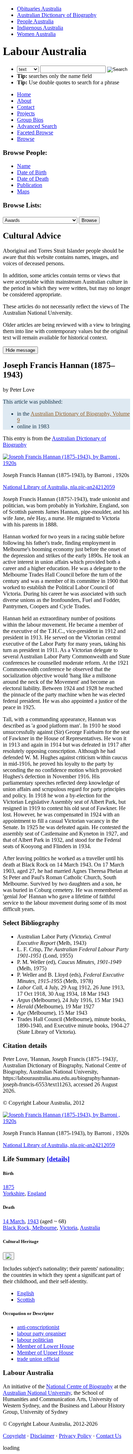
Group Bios (30, 120)
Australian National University (37, 1393)
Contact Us (108, 1436)
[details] (58, 1159)
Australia (90, 1228)
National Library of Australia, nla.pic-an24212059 (59, 487)
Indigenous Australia (40, 28)
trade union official (38, 1359)
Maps (23, 191)
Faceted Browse (35, 132)
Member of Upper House (45, 1353)
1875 (8, 1187)
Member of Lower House (45, 1346)
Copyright (14, 1436)
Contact (25, 107)
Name (24, 166)
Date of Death (33, 179)
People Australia (35, 21)
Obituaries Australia (39, 9)
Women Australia (36, 34)
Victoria (68, 1228)
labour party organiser (41, 1334)
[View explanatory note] (8, 1256)
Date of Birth (31, 172)
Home (24, 94)
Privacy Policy (75, 1436)
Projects (26, 113)
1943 (33, 1221)
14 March (13, 1221)
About (24, 101)
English (25, 1293)
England (36, 1193)
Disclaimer (42, 1436)
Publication (29, 185)
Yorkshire (13, 1193)
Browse (25, 139)
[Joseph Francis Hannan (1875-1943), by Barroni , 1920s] (66, 463)
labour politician (35, 1340)
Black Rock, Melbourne (30, 1228)
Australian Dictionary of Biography (56, 15)
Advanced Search (37, 126)
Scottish (26, 1300)
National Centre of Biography (79, 1386)
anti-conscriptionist (38, 1327)
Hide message (20, 350)
